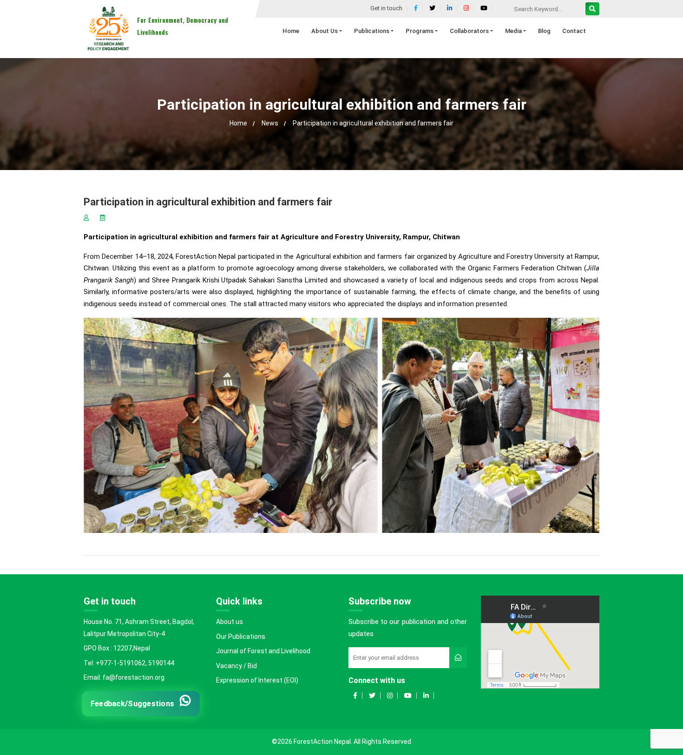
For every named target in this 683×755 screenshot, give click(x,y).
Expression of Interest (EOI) (257, 680)
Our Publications (240, 636)
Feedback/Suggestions (132, 703)
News (270, 123)
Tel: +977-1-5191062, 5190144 (129, 663)
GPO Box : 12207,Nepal (117, 648)
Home (238, 123)
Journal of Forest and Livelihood (263, 651)
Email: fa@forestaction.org (124, 677)
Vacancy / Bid (236, 666)
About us (229, 621)
